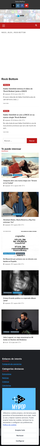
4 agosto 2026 (17, 264)
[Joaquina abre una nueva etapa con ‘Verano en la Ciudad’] (20, 165)
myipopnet (7, 94)
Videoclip (6, 85)
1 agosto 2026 (17, 303)
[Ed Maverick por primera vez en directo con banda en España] (20, 243)
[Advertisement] (20, 56)
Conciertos (6, 385)
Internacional (7, 175)
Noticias (6, 111)
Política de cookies (9, 425)
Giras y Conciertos (9, 253)
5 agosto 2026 (17, 225)
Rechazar (20, 435)
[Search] (36, 25)
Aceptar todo (20, 430)
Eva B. (6, 342)
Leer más (6, 103)
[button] (3, 25)
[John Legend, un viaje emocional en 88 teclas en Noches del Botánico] (20, 321)
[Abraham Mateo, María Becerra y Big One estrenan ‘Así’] (20, 204)
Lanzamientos (17, 175)
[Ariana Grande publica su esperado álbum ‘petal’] (20, 282)
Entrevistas (6, 374)
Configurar (20, 441)
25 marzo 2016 (17, 94)
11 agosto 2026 (17, 185)
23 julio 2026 (14, 342)
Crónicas (6, 331)
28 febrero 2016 (17, 120)
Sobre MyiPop (20, 1)
